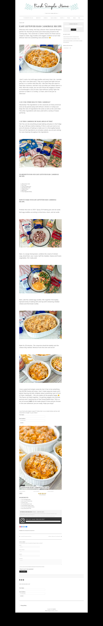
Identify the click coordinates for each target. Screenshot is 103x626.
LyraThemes (56, 610)
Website (20, 554)
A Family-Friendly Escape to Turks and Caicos (71, 36)
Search (73, 29)
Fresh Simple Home (27, 530)
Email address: (22, 418)
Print (21, 493)
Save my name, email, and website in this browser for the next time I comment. (32, 566)
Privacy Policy (24, 605)
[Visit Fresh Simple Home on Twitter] (23, 580)
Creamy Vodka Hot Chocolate (54, 536)
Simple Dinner (32, 530)
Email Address (22, 549)
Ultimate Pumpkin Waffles (26, 536)
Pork (30, 530)
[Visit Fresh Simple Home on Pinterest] (21, 580)
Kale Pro (54, 609)
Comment (21, 558)
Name (20, 545)
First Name (21, 414)
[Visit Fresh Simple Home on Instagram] (19, 580)
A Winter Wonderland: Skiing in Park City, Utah (71, 38)
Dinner (23, 530)
